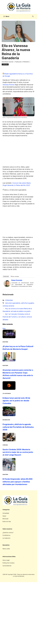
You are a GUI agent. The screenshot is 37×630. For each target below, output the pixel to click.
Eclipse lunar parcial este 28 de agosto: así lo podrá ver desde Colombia (16, 400)
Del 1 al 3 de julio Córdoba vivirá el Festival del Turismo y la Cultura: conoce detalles (17, 316)
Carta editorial (7, 565)
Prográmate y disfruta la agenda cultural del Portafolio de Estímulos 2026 (18, 427)
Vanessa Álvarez (8, 85)
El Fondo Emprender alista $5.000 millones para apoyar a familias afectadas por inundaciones (17, 481)
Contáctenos (6, 535)
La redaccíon (6, 538)
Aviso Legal (6, 560)
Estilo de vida (7, 521)
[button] (32, 16)
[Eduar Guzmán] (7, 286)
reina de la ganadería (12, 303)
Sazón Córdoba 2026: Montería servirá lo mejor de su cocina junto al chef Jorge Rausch (18, 452)
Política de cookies (8, 563)
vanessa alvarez (8, 306)
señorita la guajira (27, 303)
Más (4, 328)
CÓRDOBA (5, 64)
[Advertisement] (18, 151)
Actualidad (6, 513)
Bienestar (5, 518)
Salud (4, 516)
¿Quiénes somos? (8, 532)
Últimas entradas (15, 276)
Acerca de (6, 276)
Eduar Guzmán (9, 61)
